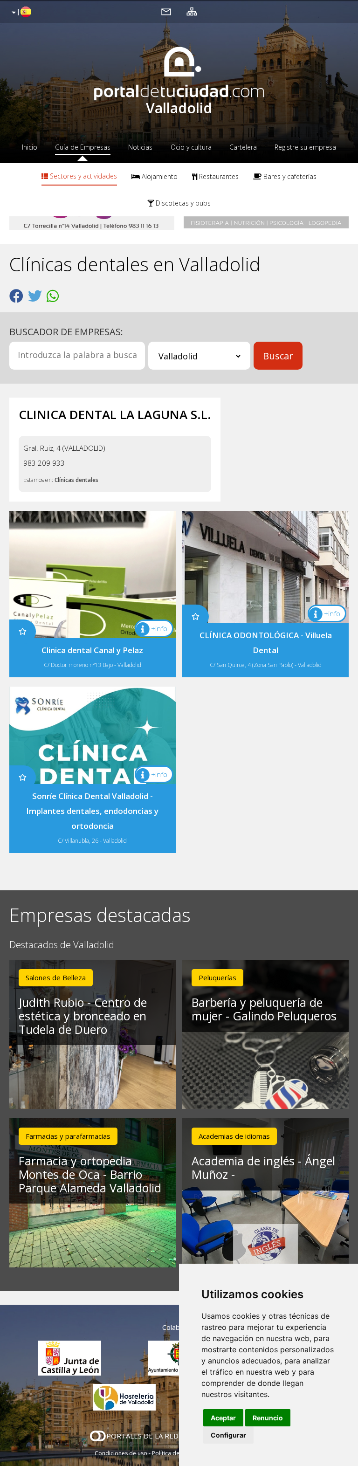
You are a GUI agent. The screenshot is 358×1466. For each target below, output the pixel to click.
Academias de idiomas (234, 1136)
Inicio (29, 147)
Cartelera (243, 147)
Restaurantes (218, 176)
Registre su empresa (305, 147)
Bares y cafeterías (289, 176)
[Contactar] (166, 11)
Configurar (228, 1435)
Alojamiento (159, 176)
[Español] (20, 13)
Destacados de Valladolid (61, 945)
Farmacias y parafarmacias (68, 1136)
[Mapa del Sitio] (192, 11)
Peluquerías (217, 977)
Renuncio (268, 1418)
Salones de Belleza (56, 977)
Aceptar (223, 1418)
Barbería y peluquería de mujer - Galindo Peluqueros (264, 1009)
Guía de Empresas (82, 147)
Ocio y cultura (191, 147)
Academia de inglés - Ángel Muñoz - (263, 1167)
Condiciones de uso (121, 1453)
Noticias (140, 147)
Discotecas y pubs (182, 203)
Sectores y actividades (82, 176)
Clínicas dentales (76, 480)
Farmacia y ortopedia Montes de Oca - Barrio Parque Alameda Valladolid (90, 1174)
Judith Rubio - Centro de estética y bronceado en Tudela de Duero (83, 1015)
